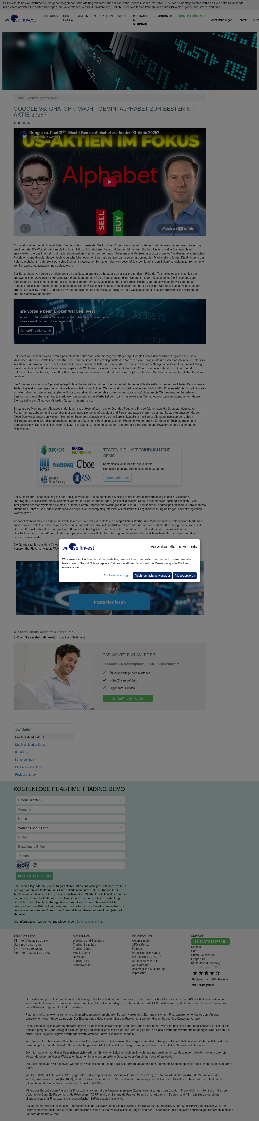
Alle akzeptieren (185, 575)
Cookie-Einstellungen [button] (117, 575)
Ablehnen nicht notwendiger (152, 575)
